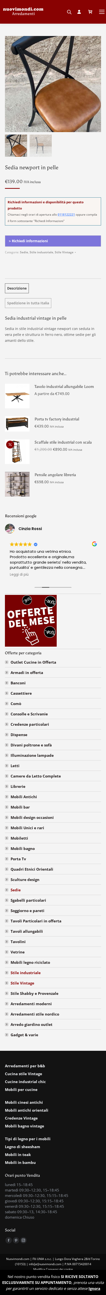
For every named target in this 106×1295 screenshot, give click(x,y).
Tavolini (18, 941)
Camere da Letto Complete (36, 776)
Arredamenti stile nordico (35, 1014)
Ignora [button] (94, 1288)
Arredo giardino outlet (32, 1024)
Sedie (24, 252)
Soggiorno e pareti (27, 910)
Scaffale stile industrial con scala (63, 442)
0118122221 (66, 214)
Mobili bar (20, 807)
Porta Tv (18, 858)
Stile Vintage (64, 252)
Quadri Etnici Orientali (32, 869)
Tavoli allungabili (27, 931)
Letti (15, 765)
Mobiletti (19, 838)
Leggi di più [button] (19, 574)
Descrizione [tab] (17, 288)
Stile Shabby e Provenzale (34, 993)
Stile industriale (41, 252)
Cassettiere (21, 693)
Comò (16, 703)
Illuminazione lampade (32, 755)
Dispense (19, 734)
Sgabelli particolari (28, 900)
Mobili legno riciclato (30, 962)
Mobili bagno (23, 848)
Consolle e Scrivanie (29, 713)
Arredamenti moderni (31, 1003)
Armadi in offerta (27, 672)
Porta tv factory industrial (57, 419)
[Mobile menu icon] (102, 12)
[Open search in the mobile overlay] (69, 10)
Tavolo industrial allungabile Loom (64, 386)
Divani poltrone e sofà (31, 744)
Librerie (18, 786)
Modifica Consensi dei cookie (53, 1269)
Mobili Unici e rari (27, 827)
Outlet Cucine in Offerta (33, 662)
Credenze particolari (30, 724)
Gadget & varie (24, 1034)
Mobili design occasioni (32, 817)
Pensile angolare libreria (55, 474)
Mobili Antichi (24, 796)
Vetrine (18, 952)
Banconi (18, 682)
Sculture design (25, 879)
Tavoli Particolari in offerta (36, 920)
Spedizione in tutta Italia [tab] (28, 303)
